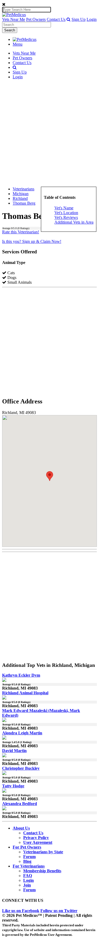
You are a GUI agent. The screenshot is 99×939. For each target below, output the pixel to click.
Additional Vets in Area (73, 222)
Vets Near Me (13, 19)
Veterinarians (23, 189)
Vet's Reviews (66, 217)
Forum (29, 856)
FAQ (27, 875)
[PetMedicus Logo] (24, 39)
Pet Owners (36, 19)
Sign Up (79, 19)
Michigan (21, 193)
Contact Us (56, 19)
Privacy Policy (36, 837)
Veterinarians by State (43, 852)
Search (9, 30)
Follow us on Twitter (58, 910)
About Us (21, 828)
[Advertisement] (49, 133)
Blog (27, 861)
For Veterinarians (29, 866)
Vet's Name (63, 208)
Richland (20, 198)
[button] (68, 19)
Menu (17, 44)
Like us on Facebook (20, 910)
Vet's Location (66, 212)
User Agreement (37, 842)
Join (27, 885)
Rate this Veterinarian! (20, 232)
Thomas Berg (24, 203)
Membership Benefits (42, 871)
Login (92, 19)
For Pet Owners (27, 847)
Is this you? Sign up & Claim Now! (31, 241)
